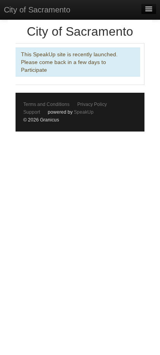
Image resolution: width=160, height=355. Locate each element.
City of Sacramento (37, 9)
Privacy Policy (92, 104)
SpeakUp (84, 112)
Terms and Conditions (46, 104)
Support (31, 112)
